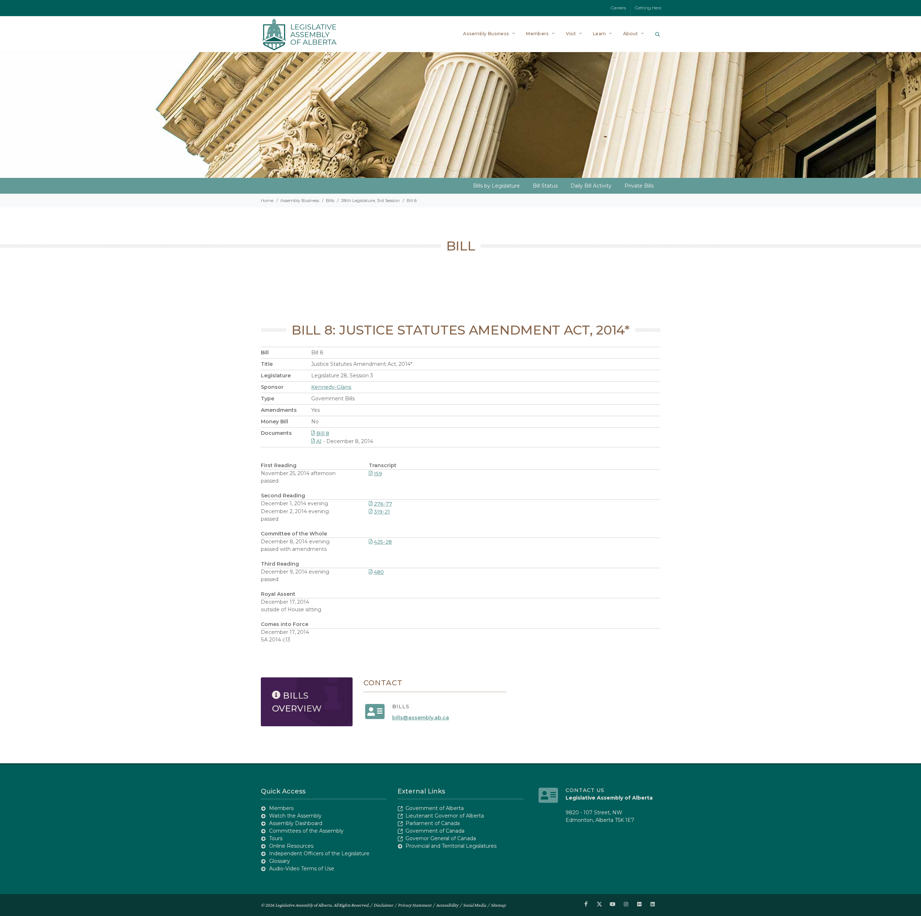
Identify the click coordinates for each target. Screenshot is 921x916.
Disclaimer (383, 905)
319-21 (382, 511)
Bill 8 (322, 433)
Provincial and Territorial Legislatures (450, 846)
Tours (275, 838)
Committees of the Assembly (306, 831)
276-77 (383, 504)
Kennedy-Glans (331, 387)
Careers (618, 7)
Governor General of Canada (440, 838)
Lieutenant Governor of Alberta (444, 816)
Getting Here (648, 7)
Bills (330, 200)
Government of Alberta (434, 808)
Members (281, 808)
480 (379, 572)
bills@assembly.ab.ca (420, 717)
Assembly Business (299, 200)
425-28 (383, 542)
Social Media (474, 905)
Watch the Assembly (295, 816)
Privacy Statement (414, 905)
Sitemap (498, 905)
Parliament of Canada (432, 823)
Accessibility (447, 905)
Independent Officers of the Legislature (319, 853)
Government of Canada (434, 831)
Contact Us (585, 790)
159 (378, 473)
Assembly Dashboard (295, 823)
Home (267, 200)
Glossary (279, 861)
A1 (319, 441)
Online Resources (291, 846)
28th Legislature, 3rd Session (370, 200)
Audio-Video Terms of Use (301, 868)
